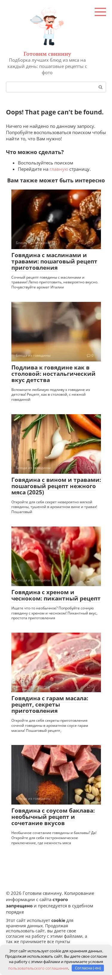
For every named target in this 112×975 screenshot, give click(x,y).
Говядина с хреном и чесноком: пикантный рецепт (56, 595)
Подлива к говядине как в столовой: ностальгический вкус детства (53, 374)
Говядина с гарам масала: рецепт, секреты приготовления (49, 704)
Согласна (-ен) (88, 968)
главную (59, 169)
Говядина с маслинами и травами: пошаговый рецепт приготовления (54, 261)
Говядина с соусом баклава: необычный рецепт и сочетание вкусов (53, 817)
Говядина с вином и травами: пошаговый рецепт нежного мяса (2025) (56, 486)
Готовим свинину (47, 53)
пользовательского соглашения (38, 968)
